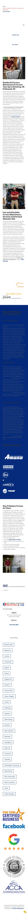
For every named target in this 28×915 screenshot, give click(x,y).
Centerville (7, 662)
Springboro (8, 742)
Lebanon (7, 714)
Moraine (7, 725)
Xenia (6, 788)
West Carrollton (9, 782)
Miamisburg (8, 719)
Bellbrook (7, 650)
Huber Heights (9, 696)
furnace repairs (7, 392)
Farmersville (8, 691)
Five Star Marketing (17, 908)
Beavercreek (8, 645)
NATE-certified (16, 117)
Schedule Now (14, 168)
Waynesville (8, 771)
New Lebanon (8, 731)
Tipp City (7, 748)
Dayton (6, 668)
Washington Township (11, 765)
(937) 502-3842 (6, 11)
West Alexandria (9, 777)
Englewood (8, 679)
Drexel (6, 673)
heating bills (9, 436)
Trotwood (7, 754)
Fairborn (7, 685)
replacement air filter (15, 539)
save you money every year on (16, 434)
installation (16, 326)
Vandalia (7, 759)
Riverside (7, 736)
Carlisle (6, 656)
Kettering (7, 708)
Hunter (6, 702)
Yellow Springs (9, 794)
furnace (10, 326)
